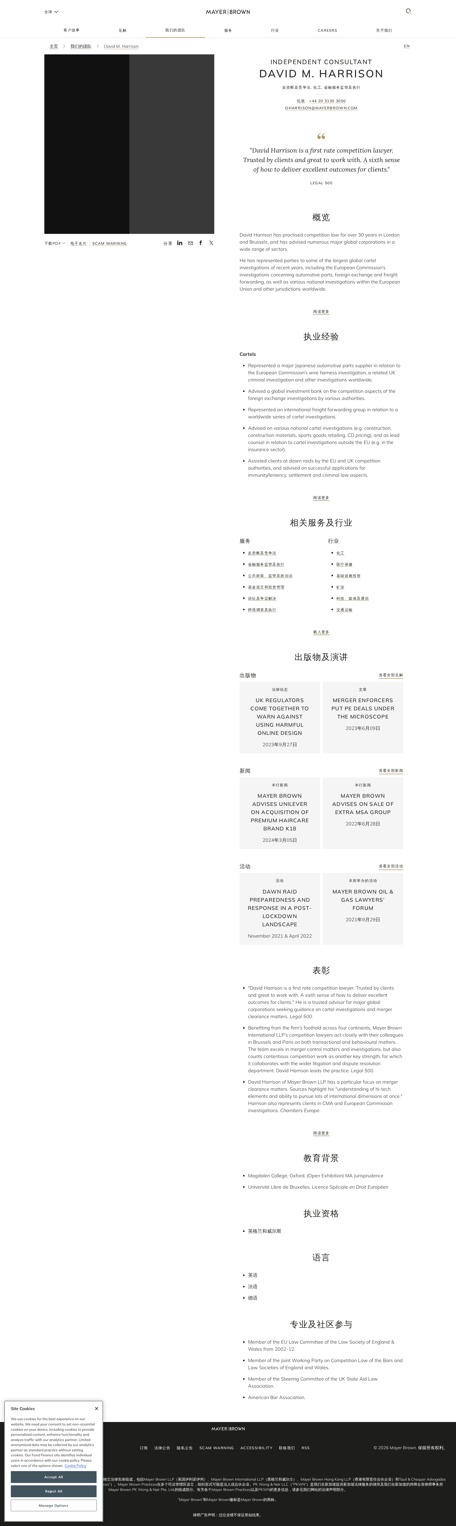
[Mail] (190, 243)
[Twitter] (211, 244)
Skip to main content (25, 4)
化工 (340, 553)
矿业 (340, 587)
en (407, 46)
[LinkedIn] (180, 244)
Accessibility (256, 1447)
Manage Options (53, 1505)
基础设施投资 (348, 575)
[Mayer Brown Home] (228, 11)
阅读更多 (321, 311)
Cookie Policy (75, 1465)
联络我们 (287, 1447)
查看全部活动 (391, 866)
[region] (53, 1461)
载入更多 (321, 632)
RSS (306, 1447)
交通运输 (344, 609)
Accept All (53, 1477)
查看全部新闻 (391, 770)
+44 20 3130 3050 (327, 100)
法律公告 (162, 1447)
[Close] (96, 1408)
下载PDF (52, 243)
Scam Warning (109, 243)
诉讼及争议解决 (262, 598)
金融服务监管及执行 (266, 564)
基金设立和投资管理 (266, 587)
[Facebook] (201, 244)
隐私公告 (185, 1447)
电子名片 (78, 243)
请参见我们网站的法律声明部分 (318, 1489)
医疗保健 (344, 564)
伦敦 (301, 100)
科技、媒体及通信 (352, 598)
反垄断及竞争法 (262, 553)
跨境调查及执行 (262, 609)
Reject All (53, 1491)
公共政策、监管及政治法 (270, 575)
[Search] (409, 11)
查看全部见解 (391, 675)
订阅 (144, 1447)
